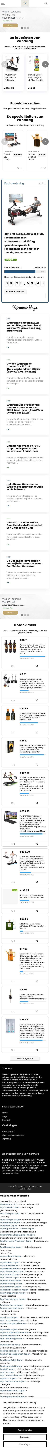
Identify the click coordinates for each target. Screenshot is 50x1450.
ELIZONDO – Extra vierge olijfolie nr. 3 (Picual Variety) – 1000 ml (32, 926)
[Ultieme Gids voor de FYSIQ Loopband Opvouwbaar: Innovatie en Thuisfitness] (25, 455)
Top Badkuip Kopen (9, 1262)
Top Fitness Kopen (9, 1317)
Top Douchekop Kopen (11, 1283)
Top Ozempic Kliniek (10, 1219)
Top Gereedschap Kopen (12, 1390)
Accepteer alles (25, 1430)
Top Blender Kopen (9, 1350)
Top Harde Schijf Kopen (11, 1360)
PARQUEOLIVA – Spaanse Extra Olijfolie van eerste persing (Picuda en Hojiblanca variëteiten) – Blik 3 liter (33, 748)
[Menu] (3, 3)
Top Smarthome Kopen (11, 1305)
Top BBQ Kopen (7, 1369)
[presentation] (4, 64)
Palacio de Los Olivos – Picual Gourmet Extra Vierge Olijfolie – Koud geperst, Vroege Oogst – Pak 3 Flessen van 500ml (32, 649)
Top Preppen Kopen (10, 1344)
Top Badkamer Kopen (10, 1256)
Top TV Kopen (7, 1372)
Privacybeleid (8, 1131)
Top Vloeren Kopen (9, 1274)
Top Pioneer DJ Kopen (11, 1366)
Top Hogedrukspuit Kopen (13, 1396)
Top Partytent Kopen (10, 1280)
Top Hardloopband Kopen (13, 1323)
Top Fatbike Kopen (9, 1335)
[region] (25, 1424)
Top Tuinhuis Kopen (9, 1277)
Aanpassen (25, 1437)
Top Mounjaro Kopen (10, 1222)
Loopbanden (8, 151)
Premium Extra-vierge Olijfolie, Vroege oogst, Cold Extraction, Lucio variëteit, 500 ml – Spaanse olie (33, 716)
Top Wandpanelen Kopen (12, 1292)
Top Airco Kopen (8, 1378)
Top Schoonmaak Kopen (12, 1308)
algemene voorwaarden (13, 1135)
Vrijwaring (6, 1138)
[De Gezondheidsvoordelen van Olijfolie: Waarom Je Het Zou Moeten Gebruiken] (25, 570)
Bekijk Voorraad (15, 291)
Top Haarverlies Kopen (11, 1247)
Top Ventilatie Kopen (10, 1286)
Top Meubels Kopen (10, 1268)
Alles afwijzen (25, 1444)
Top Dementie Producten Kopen (16, 1241)
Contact (6, 1120)
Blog (4, 1116)
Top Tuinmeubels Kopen (12, 1271)
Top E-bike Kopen (8, 1329)
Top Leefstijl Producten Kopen (15, 1332)
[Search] (46, 3)
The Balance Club (8, 1204)
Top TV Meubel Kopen (11, 1375)
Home (5, 1112)
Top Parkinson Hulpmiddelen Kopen (17, 1234)
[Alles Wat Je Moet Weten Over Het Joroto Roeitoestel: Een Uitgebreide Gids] (25, 532)
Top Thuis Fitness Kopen (12, 1320)
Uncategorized (33, 151)
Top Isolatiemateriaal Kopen (14, 1289)
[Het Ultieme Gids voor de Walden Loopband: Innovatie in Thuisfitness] (25, 493)
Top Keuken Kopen (9, 1265)
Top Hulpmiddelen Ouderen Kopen (17, 1228)
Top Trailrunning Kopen (11, 1338)
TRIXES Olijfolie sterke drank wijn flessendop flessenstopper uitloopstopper (33, 996)
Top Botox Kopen (8, 1225)
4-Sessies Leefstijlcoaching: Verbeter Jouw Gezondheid (32, 896)
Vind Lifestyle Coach (10, 1213)
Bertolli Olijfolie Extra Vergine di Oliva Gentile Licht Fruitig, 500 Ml (35, 80)
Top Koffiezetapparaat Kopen (15, 1353)
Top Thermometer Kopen (12, 1299)
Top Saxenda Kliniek (9, 1207)
